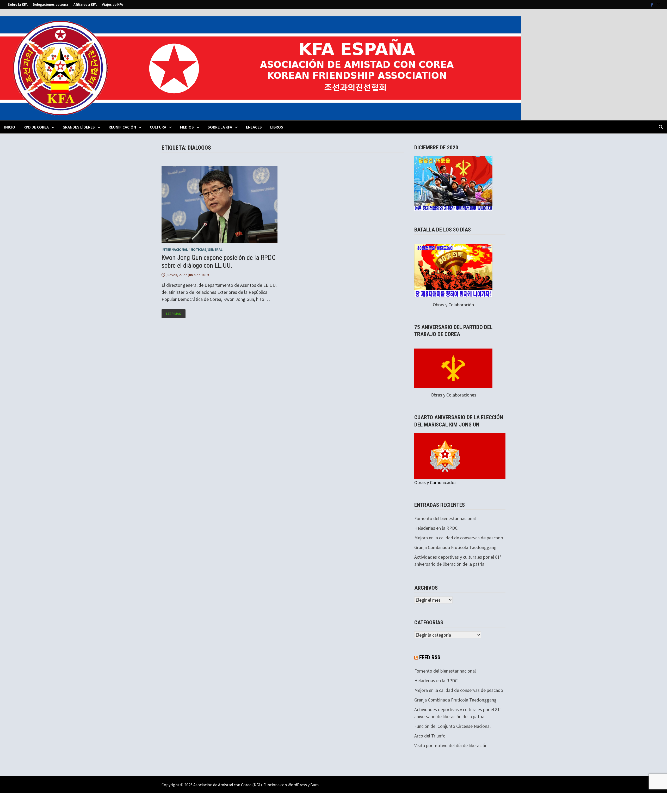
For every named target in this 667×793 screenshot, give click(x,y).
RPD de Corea (36, 127)
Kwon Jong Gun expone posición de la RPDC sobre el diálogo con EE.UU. (218, 261)
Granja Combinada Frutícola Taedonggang (455, 547)
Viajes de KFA (112, 4)
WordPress (297, 784)
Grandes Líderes (79, 127)
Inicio (9, 127)
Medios (187, 127)
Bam (314, 784)
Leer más (174, 313)
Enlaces (254, 127)
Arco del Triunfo (430, 736)
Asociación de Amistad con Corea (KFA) (227, 784)
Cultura (158, 127)
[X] (659, 4)
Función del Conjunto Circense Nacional (452, 726)
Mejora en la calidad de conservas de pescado (458, 538)
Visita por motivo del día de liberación (450, 745)
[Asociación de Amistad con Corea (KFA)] (260, 68)
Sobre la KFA (18, 4)
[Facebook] (653, 4)
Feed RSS (429, 657)
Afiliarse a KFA (85, 4)
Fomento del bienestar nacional (445, 518)
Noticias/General (207, 249)
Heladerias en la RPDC (436, 528)
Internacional (175, 249)
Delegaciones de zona (50, 4)
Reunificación (122, 127)
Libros (276, 127)
